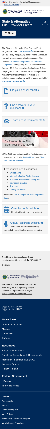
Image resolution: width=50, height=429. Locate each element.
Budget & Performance (13, 350)
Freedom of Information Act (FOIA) (19, 359)
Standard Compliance (20, 61)
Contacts (6, 264)
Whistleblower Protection (12, 422)
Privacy (5, 405)
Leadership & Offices (12, 324)
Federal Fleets (29, 157)
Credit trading (15, 172)
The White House (10, 385)
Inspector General (10, 364)
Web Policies (7, 414)
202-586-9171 (36, 260)
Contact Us (7, 333)
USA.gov (6, 381)
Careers (6, 337)
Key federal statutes (18, 182)
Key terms (14, 186)
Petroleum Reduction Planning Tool (24, 179)
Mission (6, 328)
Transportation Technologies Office (17, 293)
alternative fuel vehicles (12, 81)
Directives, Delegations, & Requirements (22, 355)
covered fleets (24, 51)
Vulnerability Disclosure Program (16, 418)
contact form (14, 260)
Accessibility (7, 400)
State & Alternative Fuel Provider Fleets (17, 23)
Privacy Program (10, 368)
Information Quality (10, 409)
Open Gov (6, 396)
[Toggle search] (45, 22)
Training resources (17, 189)
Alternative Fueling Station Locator (24, 176)
